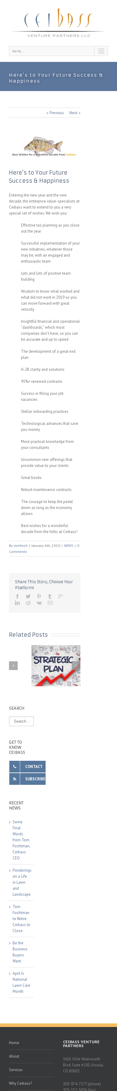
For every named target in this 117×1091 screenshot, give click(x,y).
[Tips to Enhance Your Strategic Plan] (59, 666)
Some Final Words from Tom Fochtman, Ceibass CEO (21, 840)
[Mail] (50, 602)
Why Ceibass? (20, 1083)
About (14, 1056)
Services (16, 1069)
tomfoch (21, 545)
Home (14, 1042)
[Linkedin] (17, 602)
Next (73, 112)
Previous (57, 112)
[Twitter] (28, 596)
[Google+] (60, 596)
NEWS (68, 545)
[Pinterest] (39, 596)
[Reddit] (28, 602)
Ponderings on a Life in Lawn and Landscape (22, 882)
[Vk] (39, 602)
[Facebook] (17, 596)
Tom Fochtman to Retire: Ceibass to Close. (21, 918)
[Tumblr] (49, 596)
